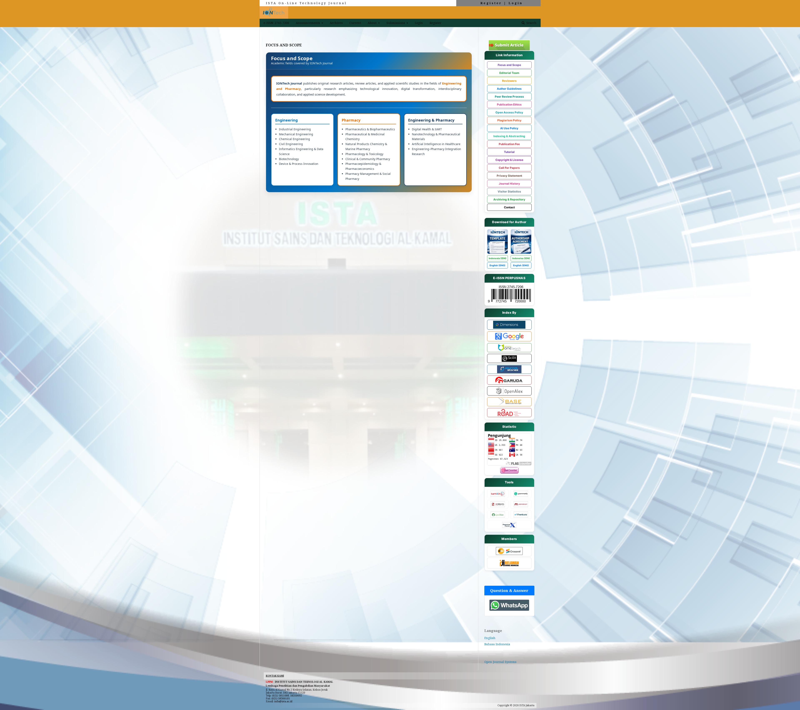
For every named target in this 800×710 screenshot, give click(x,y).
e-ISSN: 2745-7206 (276, 23)
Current (355, 23)
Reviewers (509, 80)
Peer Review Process (509, 96)
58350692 (296, 695)
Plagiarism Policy (509, 120)
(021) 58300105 (280, 698)
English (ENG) (497, 265)
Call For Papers (509, 167)
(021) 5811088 (280, 695)
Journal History (509, 183)
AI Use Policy (509, 128)
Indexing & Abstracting (509, 136)
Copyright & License (509, 160)
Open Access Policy (509, 112)
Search (531, 23)
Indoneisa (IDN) (521, 258)
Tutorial (509, 152)
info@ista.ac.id (283, 701)
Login (516, 3)
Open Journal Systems (500, 662)
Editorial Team (509, 73)
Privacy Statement (509, 175)
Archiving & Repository (509, 199)
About (372, 23)
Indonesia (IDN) (497, 258)
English (489, 638)
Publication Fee (509, 144)
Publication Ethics (509, 104)
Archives (336, 23)
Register (491, 3)
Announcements (308, 23)
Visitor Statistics (509, 191)
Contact (509, 207)
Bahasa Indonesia (497, 644)
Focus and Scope (509, 65)
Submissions (396, 23)
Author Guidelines (509, 88)
